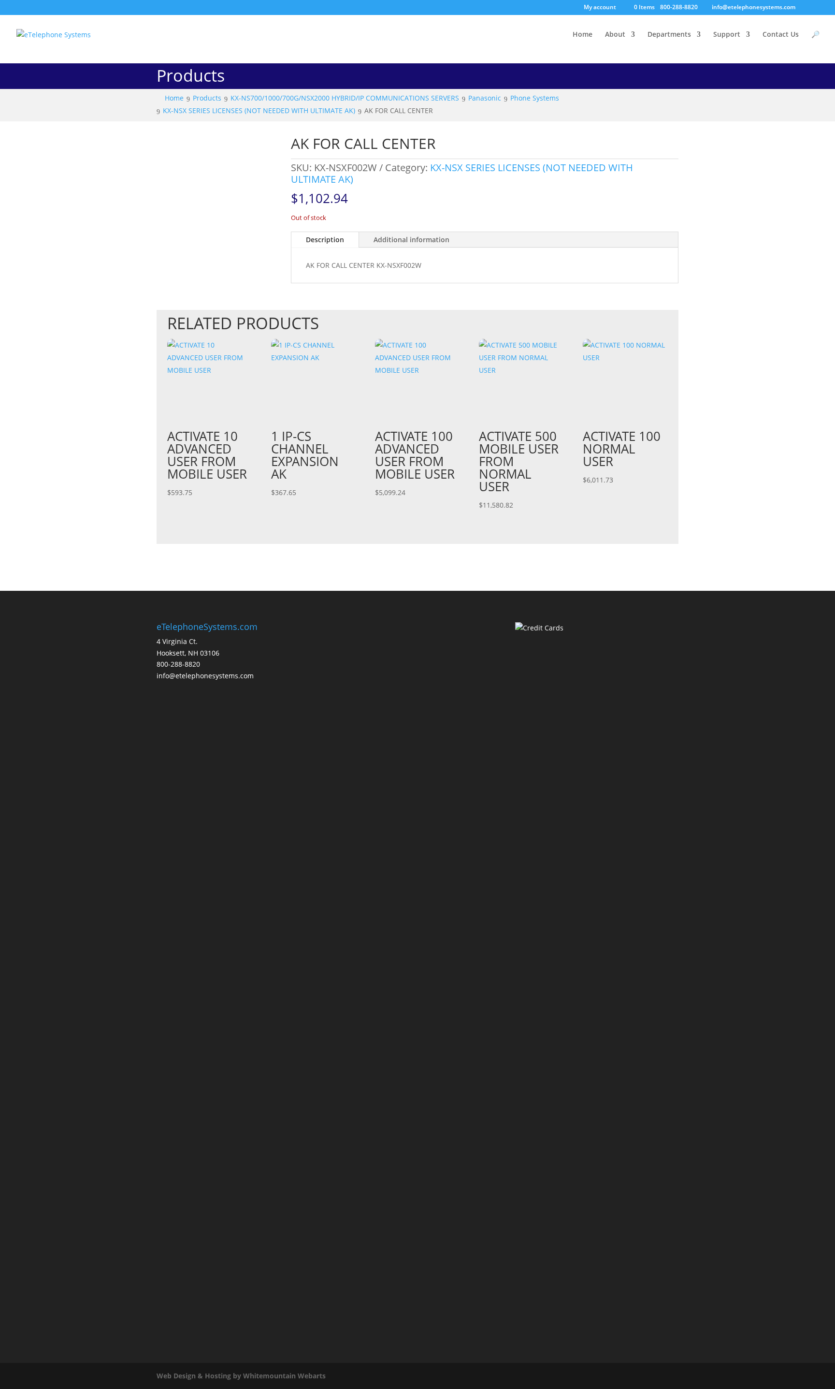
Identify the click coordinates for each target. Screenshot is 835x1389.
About (615, 35)
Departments (669, 35)
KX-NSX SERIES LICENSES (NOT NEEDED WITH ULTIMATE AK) (462, 173)
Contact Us (781, 35)
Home (582, 35)
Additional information (411, 239)
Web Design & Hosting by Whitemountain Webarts (241, 1375)
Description (325, 239)
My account (600, 7)
